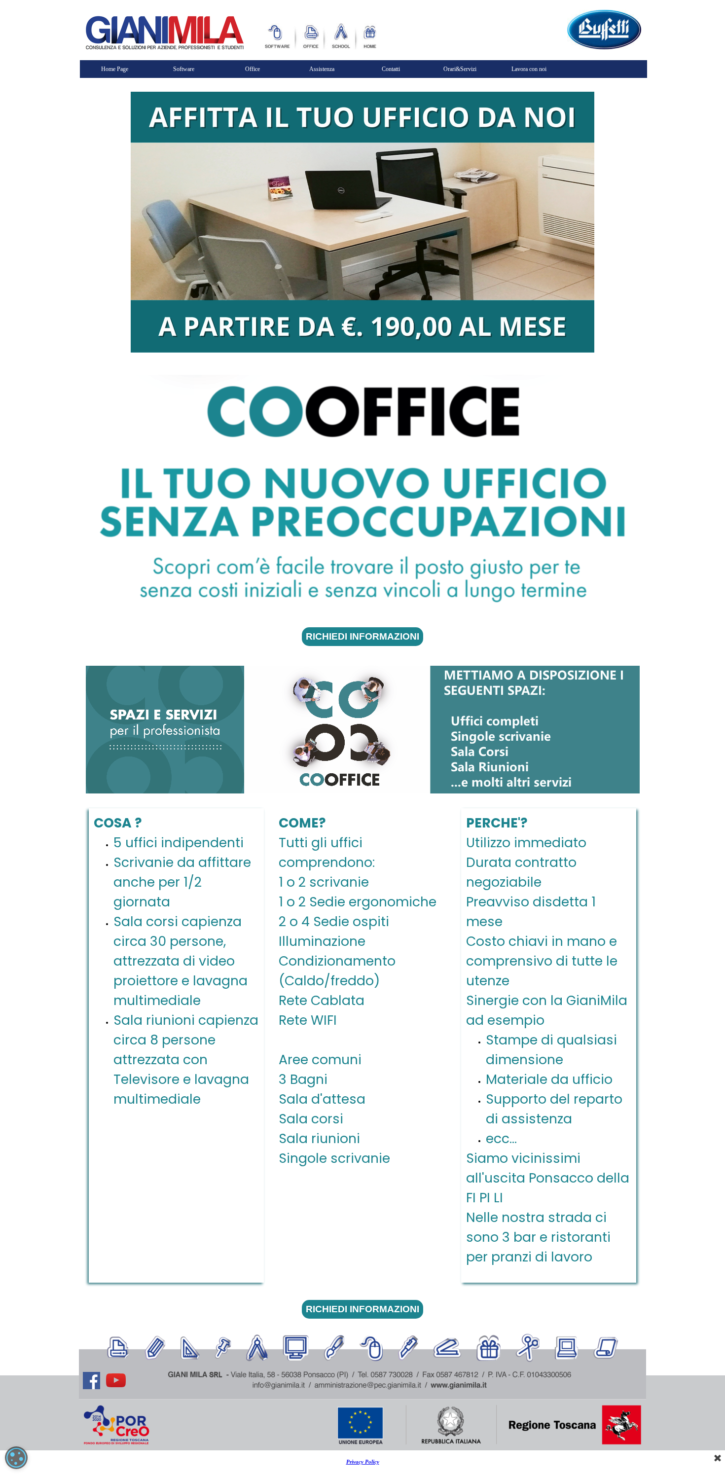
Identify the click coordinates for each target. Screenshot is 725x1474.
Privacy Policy (362, 1462)
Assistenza (321, 69)
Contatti (391, 69)
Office (252, 69)
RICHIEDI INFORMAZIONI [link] (362, 636)
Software (183, 69)
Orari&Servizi (459, 69)
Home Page (114, 69)
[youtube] (116, 1380)
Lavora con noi (528, 69)
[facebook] (91, 1380)
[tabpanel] (548, 1045)
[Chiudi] (718, 1459)
